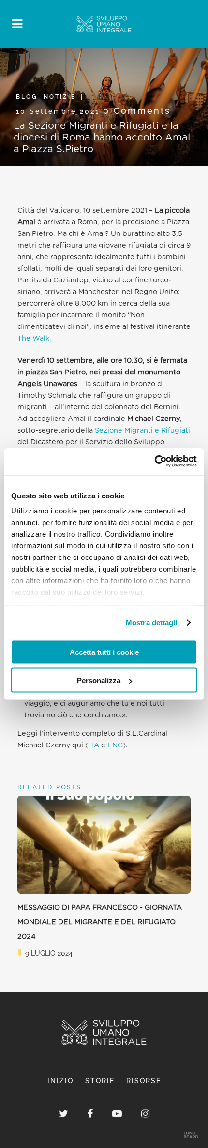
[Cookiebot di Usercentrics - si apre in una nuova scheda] (154, 461)
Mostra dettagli (152, 623)
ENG (115, 745)
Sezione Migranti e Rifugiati (141, 430)
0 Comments (137, 111)
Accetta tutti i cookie (104, 652)
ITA (93, 745)
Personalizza (98, 680)
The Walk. (34, 338)
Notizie (60, 96)
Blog (27, 96)
